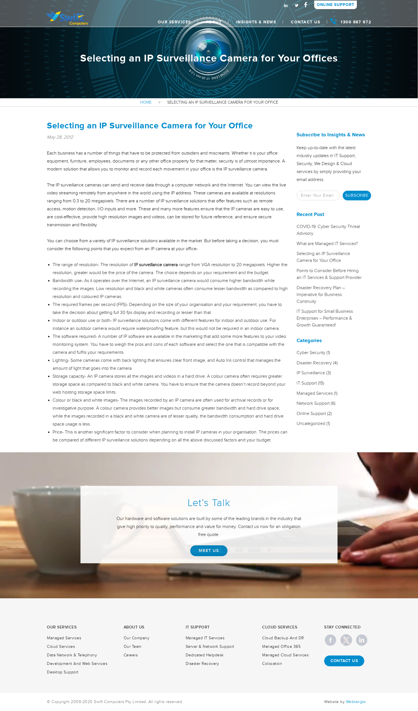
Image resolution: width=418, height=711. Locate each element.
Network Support (313, 403)
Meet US (209, 550)
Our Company (137, 638)
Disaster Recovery (314, 363)
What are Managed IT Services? (327, 243)
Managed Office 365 (281, 646)
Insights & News (256, 22)
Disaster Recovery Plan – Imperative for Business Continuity (321, 294)
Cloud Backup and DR (283, 638)
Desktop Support (62, 672)
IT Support (307, 383)
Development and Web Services (77, 663)
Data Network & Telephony (72, 655)
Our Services (174, 22)
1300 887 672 (356, 22)
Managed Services (315, 393)
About (214, 22)
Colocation (272, 663)
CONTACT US (344, 660)
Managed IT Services (205, 638)
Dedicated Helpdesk (205, 655)
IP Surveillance (311, 373)
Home (146, 102)
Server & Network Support (210, 646)
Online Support (335, 4)
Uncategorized (311, 423)
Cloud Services (61, 646)
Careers (131, 655)
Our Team (133, 646)
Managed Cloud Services (285, 655)
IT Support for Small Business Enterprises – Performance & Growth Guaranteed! (325, 318)
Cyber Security (311, 353)
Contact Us (305, 22)
